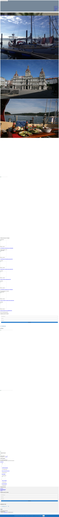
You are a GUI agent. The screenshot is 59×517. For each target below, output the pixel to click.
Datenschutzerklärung (3, 489)
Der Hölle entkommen (5, 467)
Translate (6, 456)
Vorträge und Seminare (56, 7)
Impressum (1, 488)
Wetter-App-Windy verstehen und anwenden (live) (7, 300)
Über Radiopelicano (56, 6)
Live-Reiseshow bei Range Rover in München (6, 289)
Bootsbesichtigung (4, 483)
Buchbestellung (55, 8)
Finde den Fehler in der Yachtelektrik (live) (6, 310)
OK (43, 515)
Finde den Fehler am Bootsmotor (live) (5, 279)
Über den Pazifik (4, 480)
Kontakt (55, 10)
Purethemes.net (6, 512)
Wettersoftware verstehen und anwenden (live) (6, 269)
